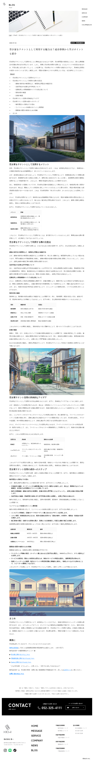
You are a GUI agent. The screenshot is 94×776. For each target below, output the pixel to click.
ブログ (15, 35)
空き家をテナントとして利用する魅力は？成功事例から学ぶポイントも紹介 (40, 35)
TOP (10, 35)
